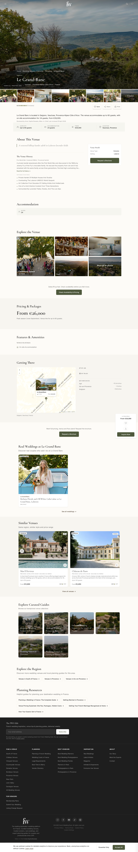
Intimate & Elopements (91, 764)
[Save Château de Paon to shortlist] (116, 565)
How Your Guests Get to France (31, 712)
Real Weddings (89, 754)
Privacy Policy (58, 828)
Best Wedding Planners (66, 754)
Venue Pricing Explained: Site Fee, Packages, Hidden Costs (41, 706)
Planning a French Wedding (41, 754)
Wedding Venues (29, 71)
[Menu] (5, 4)
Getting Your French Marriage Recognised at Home (88, 706)
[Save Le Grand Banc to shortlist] (54, 388)
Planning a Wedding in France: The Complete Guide (38, 700)
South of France (11, 754)
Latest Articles (88, 757)
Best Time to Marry (38, 764)
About (112, 749)
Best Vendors (63, 749)
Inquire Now (125, 434)
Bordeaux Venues (12, 772)
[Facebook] (63, 820)
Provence (48, 71)
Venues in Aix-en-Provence (77, 679)
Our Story (113, 754)
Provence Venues (12, 775)
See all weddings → (69, 511)
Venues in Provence (53, 679)
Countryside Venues (13, 764)
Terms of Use (69, 828)
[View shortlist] (132, 4)
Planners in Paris (63, 764)
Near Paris (9, 779)
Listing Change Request (14, 808)
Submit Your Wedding (13, 804)
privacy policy (20, 738)
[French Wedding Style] (69, 4)
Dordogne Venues (12, 786)
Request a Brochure (105, 160)
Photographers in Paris (65, 768)
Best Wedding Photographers (68, 757)
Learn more (29, 848)
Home (19, 71)
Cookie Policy (79, 828)
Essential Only (104, 847)
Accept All (119, 847)
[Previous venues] (22, 551)
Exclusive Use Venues (91, 768)
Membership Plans (12, 801)
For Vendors (11, 796)
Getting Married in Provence (74, 700)
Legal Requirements (38, 761)
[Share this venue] (126, 429)
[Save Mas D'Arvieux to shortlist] (65, 565)
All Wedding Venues (13, 790)
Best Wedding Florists (65, 761)
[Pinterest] (80, 820)
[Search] (126, 4)
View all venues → (69, 591)
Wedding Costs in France (40, 757)
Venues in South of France (29, 679)
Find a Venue (11, 749)
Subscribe (62, 732)
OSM (69, 412)
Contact (112, 761)
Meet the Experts (115, 757)
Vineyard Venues (12, 761)
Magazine (87, 761)
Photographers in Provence (67, 772)
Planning (36, 749)
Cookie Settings (69, 830)
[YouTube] (69, 820)
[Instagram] (58, 820)
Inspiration (88, 749)
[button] (46, 399)
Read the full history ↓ (23, 171)
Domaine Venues (12, 768)
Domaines (39, 71)
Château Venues (11, 757)
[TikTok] (75, 820)
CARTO (73, 412)
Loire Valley (10, 783)
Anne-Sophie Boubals (30, 839)
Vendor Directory (37, 768)
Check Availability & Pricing (69, 292)
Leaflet (64, 412)
